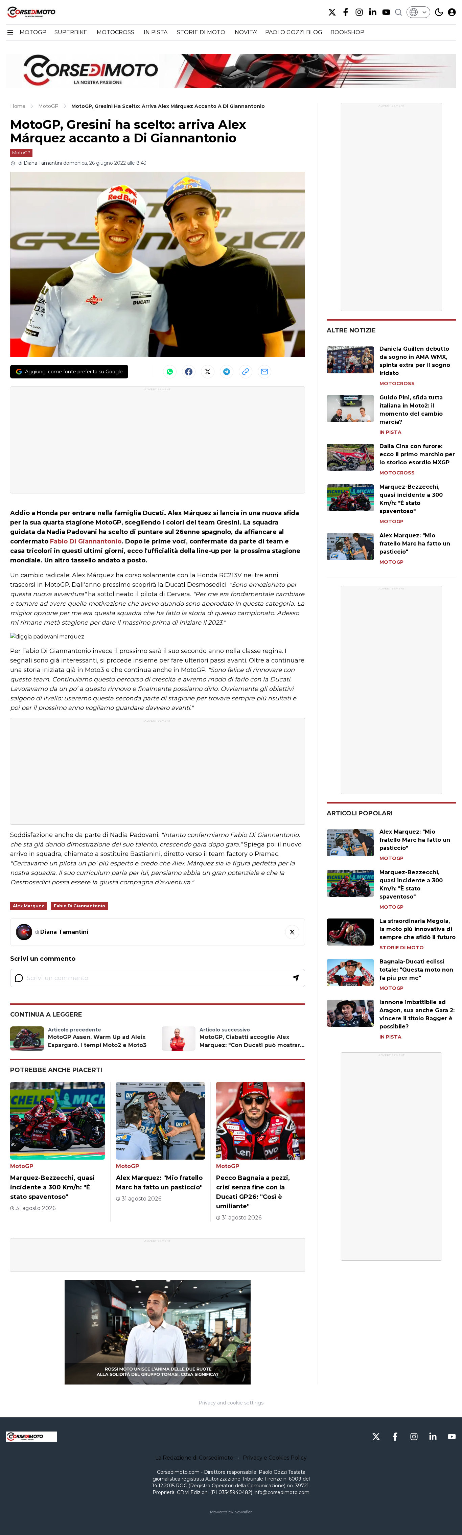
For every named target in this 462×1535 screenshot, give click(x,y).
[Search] (398, 12)
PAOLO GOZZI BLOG (293, 32)
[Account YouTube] (386, 12)
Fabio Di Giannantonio (85, 541)
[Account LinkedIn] (373, 12)
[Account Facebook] (346, 12)
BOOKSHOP (347, 32)
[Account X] (332, 12)
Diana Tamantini (43, 163)
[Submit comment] (295, 978)
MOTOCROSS (116, 32)
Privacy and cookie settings (231, 1403)
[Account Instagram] (359, 12)
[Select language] (418, 12)
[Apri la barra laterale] (10, 32)
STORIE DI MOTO (202, 32)
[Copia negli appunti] (245, 371)
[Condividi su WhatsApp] (170, 371)
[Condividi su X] (207, 371)
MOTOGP (33, 32)
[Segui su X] (292, 932)
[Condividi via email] (264, 371)
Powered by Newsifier (231, 1511)
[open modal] (452, 12)
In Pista (390, 432)
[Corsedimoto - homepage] (40, 12)
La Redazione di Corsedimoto (194, 1458)
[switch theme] (439, 12)
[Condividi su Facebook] (188, 371)
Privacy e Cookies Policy (275, 1458)
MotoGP (21, 152)
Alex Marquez (28, 905)
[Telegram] (226, 371)
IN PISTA (156, 32)
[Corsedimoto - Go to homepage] (31, 1437)
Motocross (397, 383)
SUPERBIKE (71, 32)
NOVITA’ (246, 32)
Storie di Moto (401, 948)
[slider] (150, 1379)
